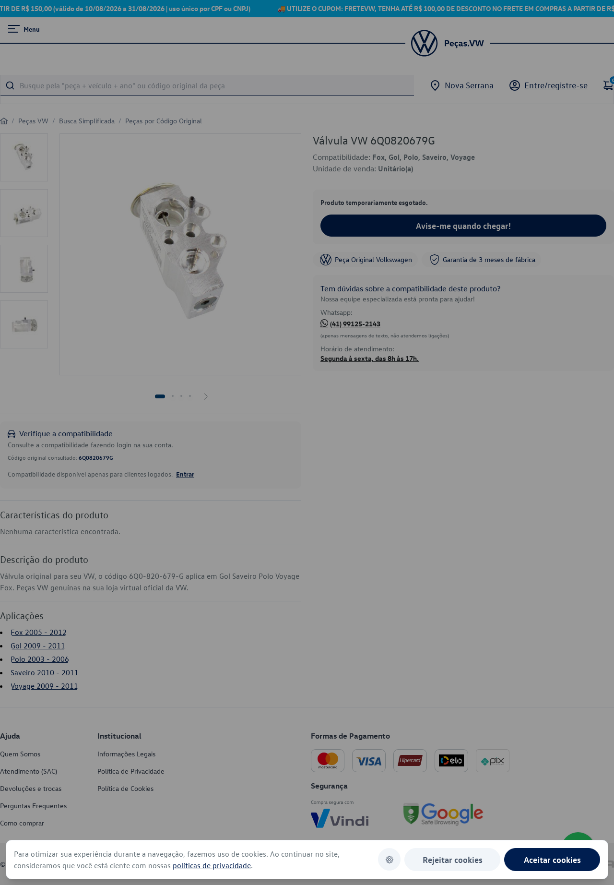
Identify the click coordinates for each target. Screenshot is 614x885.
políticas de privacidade (212, 865)
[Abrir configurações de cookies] (389, 859)
